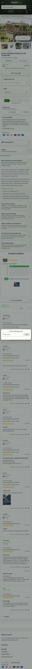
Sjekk (26, 334)
